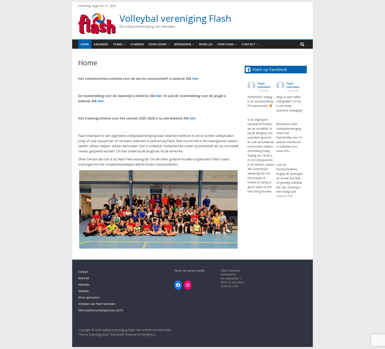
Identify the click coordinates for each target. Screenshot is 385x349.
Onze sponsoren (89, 297)
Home (85, 44)
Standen (137, 44)
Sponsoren (182, 44)
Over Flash (225, 44)
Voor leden (157, 44)
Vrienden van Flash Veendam (97, 304)
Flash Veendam (264, 85)
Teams (118, 44)
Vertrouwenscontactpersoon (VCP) (100, 310)
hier (195, 78)
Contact (248, 44)
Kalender (101, 44)
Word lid (206, 44)
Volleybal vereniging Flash (175, 18)
